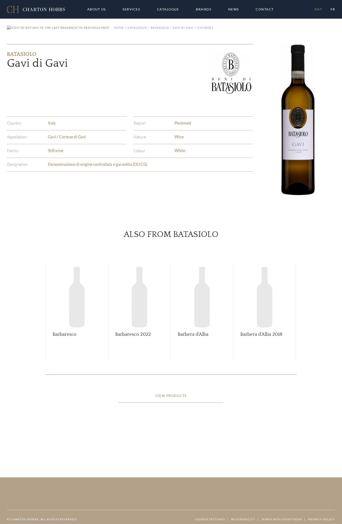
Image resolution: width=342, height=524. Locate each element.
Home (119, 27)
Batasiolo (160, 27)
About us (96, 9)
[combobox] (267, 9)
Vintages (205, 27)
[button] (36, 9)
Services (131, 9)
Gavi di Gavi (183, 27)
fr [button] (333, 9)
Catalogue (168, 9)
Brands (203, 9)
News (233, 9)
